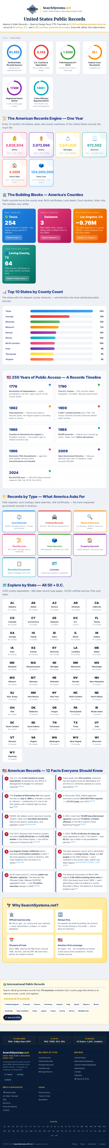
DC (39, 1127)
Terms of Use (44, 1096)
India (34, 1011)
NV (18, 1131)
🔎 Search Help (9, 1092)
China (53, 1011)
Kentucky (10, 322)
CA (21, 1127)
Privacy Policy (44, 1092)
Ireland (59, 1004)
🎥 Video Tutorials (10, 1096)
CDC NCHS (36, 841)
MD (86, 1127)
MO (4, 1131)
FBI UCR (83, 824)
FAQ (4, 1100)
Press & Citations (10, 1107)
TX (83, 1131)
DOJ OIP (92, 801)
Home (5, 38)
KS (69, 1127)
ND (44, 1131)
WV (104, 1131)
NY (35, 1131)
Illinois (9, 338)
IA (65, 1127)
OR (58, 1131)
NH (22, 1131)
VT (91, 1131)
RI (66, 1131)
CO (26, 1127)
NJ (27, 1131)
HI (51, 1127)
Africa (71, 1011)
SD (74, 1131)
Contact (6, 1110)
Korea (62, 1011)
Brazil (96, 1004)
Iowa (8, 348)
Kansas (9, 332)
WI (52, 1136)
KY (74, 1127)
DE (35, 1127)
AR (17, 1127)
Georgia (9, 316)
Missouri (10, 327)
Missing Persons (46, 1072)
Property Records (46, 1065)
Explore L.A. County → (87, 238)
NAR (76, 888)
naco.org (21, 786)
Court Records (45, 1058)
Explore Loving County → (17, 278)
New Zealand (22, 1011)
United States (80, 1058)
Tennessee (11, 354)
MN (99, 1127)
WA (99, 1131)
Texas (8, 311)
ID (55, 1127)
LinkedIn (8, 1080)
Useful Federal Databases (85, 1065)
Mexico (86, 1004)
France (37, 1004)
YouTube (20, 1075)
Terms (82, 1144)
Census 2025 (20, 862)
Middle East (83, 1011)
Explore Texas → (13, 238)
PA (62, 1131)
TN (78, 1131)
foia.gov (15, 806)
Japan (43, 1011)
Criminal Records (46, 1061)
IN (62, 1127)
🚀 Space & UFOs (12, 1017)
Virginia (9, 359)
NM (31, 1131)
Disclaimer (43, 1100)
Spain (76, 1004)
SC (70, 1131)
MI (95, 1127)
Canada (26, 1004)
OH (49, 1131)
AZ (13, 1127)
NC (40, 1131)
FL (43, 1127)
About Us (7, 1103)
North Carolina (13, 343)
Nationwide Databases (83, 1061)
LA (78, 1127)
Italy (68, 1004)
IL (58, 1127)
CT (30, 1127)
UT (87, 1131)
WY (56, 1136)
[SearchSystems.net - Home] (32, 9)
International (79, 1068)
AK (9, 1127)
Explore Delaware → (50, 238)
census (76, 786)
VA (95, 1131)
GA (47, 1127)
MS (104, 1127)
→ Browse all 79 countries (16, 998)
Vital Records (44, 1068)
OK (53, 1131)
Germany (48, 1004)
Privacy (74, 1144)
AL (5, 1127)
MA (91, 1127)
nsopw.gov (37, 885)
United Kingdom (12, 1004)
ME (82, 1127)
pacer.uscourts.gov (30, 824)
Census (73, 841)
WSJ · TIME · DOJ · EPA (54, 1041)
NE (13, 1131)
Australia (9, 1011)
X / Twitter (8, 1075)
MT (9, 1131)
